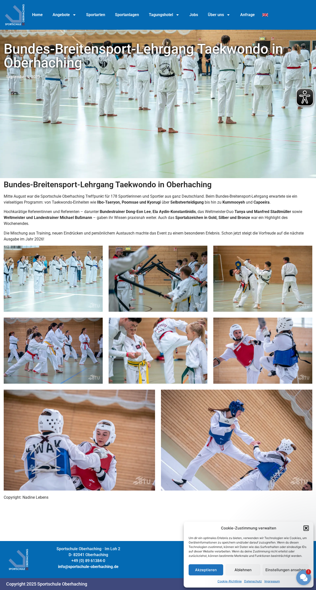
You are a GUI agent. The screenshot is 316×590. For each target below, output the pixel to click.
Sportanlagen (127, 14)
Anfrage (247, 14)
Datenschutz (253, 581)
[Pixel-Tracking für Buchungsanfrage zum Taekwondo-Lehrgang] (265, 15)
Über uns (216, 14)
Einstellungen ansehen (285, 569)
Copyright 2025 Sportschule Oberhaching (46, 584)
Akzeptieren (206, 569)
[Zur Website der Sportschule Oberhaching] (14, 14)
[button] (274, 533)
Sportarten (95, 14)
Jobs (193, 14)
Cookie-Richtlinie (229, 581)
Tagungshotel (161, 14)
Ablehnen (243, 569)
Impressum (272, 581)
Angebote (61, 14)
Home (37, 14)
